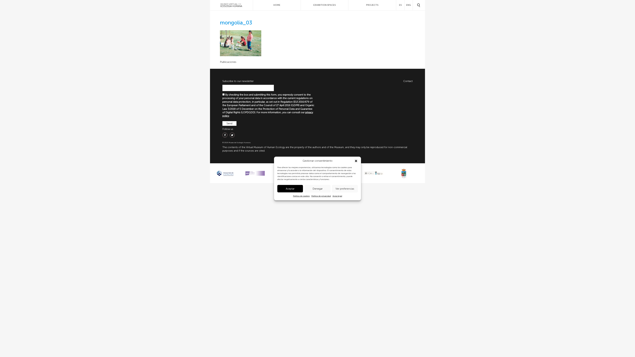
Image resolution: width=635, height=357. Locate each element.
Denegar (318, 188)
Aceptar (290, 188)
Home (276, 5)
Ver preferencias (345, 188)
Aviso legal (337, 196)
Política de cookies (301, 196)
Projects (372, 5)
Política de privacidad (321, 196)
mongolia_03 (236, 23)
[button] (356, 161)
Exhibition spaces (324, 5)
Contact (408, 81)
